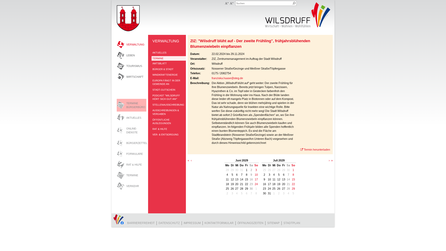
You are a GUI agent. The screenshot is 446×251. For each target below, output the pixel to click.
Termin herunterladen (317, 149)
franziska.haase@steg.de (227, 78)
